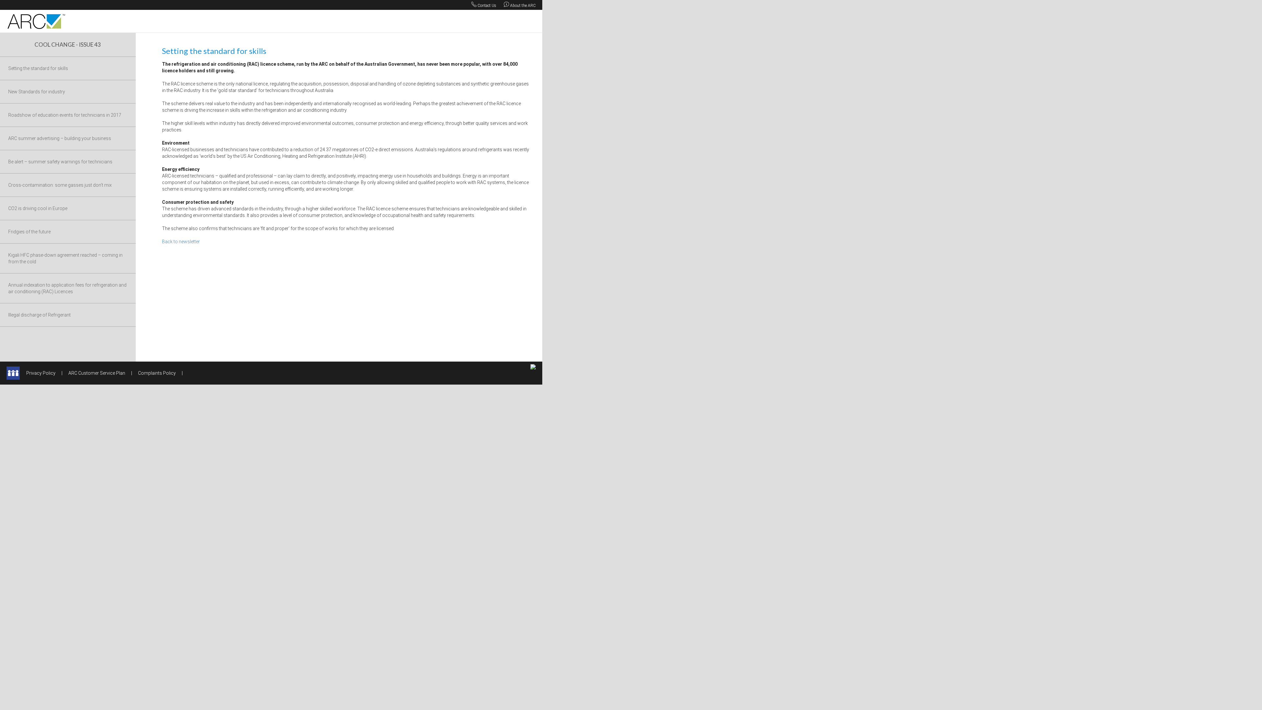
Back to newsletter (181, 241)
